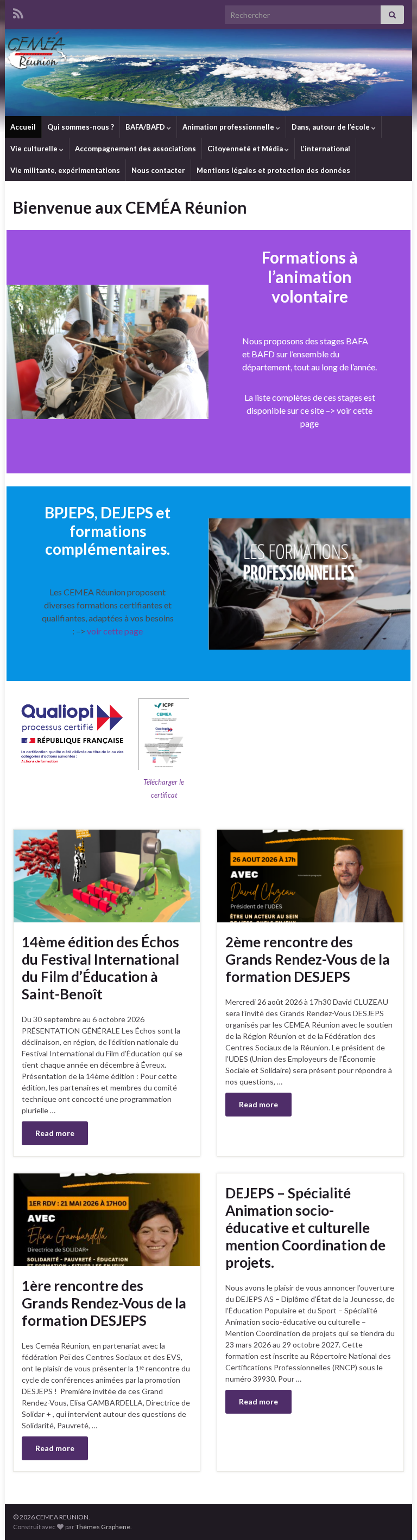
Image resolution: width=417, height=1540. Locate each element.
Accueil (23, 127)
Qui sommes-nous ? (80, 127)
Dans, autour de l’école (331, 127)
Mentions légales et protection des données (273, 170)
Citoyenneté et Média (246, 148)
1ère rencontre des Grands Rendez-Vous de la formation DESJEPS (104, 1303)
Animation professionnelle (229, 127)
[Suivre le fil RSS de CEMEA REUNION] (18, 12)
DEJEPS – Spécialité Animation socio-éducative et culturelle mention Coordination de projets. (305, 1227)
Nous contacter (158, 170)
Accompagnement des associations (135, 148)
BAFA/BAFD (146, 127)
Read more (54, 1133)
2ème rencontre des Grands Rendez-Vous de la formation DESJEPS (307, 959)
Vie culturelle (34, 148)
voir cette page (114, 631)
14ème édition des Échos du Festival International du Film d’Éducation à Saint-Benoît (100, 968)
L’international (325, 148)
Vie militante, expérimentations (65, 170)
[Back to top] (392, 1515)
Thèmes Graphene (102, 1527)
